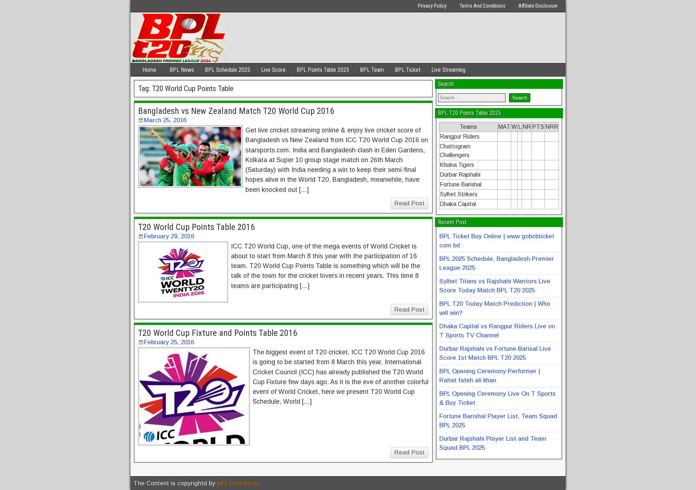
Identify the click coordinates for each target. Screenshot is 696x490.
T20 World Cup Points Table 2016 (196, 227)
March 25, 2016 (165, 120)
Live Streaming (448, 69)
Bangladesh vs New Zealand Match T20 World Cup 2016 (236, 111)
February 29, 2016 (169, 236)
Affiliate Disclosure (538, 6)
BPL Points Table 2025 (323, 69)
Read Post (409, 203)
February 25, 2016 (169, 342)
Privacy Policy (432, 6)
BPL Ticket (407, 69)
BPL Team (372, 69)
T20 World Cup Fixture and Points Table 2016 (217, 333)
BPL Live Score (238, 483)
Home (149, 69)
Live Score (273, 69)
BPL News (182, 69)
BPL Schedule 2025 (227, 69)
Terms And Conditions (482, 6)
